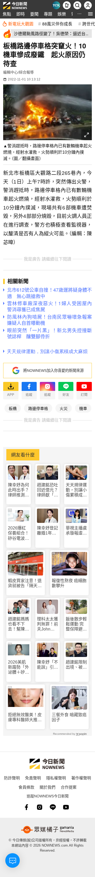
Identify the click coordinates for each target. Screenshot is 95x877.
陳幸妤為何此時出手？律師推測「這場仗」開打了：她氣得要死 (18, 490)
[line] (53, 807)
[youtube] (66, 807)
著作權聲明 (81, 778)
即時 (20, 14)
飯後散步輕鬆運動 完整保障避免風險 (76, 624)
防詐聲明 (12, 778)
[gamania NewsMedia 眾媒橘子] (47, 830)
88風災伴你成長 (57, 23)
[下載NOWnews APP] (67, 5)
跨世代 (88, 23)
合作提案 (69, 787)
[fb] (26, 807)
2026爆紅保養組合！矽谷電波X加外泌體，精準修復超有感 (18, 533)
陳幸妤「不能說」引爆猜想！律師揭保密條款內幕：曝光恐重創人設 (47, 665)
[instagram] (39, 807)
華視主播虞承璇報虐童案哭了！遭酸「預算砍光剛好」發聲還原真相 (76, 531)
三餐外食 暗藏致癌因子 (69, 717)
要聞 (34, 14)
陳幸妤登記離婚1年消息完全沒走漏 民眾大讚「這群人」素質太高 (47, 531)
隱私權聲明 (56, 778)
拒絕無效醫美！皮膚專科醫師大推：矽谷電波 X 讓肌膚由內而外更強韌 (25, 717)
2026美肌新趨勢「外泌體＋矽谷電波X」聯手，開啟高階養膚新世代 (18, 667)
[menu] (90, 14)
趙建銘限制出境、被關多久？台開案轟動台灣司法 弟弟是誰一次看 (76, 665)
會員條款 (26, 787)
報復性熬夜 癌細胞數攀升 (69, 583)
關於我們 (47, 787)
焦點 (7, 14)
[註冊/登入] (88, 5)
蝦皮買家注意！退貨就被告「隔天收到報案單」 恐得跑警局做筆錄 (25, 583)
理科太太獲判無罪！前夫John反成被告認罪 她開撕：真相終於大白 (47, 624)
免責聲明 (33, 778)
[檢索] (77, 5)
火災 (64, 408)
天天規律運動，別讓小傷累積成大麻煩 (76, 490)
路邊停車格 (38, 408)
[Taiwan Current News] (56, 5)
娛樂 (62, 14)
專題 (48, 14)
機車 (83, 408)
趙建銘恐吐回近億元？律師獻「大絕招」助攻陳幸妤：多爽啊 (47, 490)
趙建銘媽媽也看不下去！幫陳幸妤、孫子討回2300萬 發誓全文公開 (18, 624)
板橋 (13, 408)
